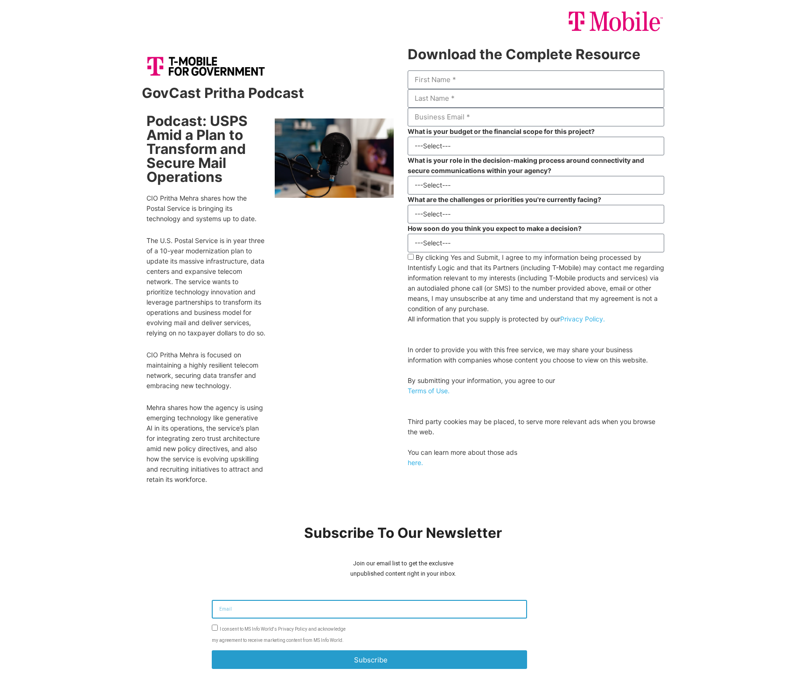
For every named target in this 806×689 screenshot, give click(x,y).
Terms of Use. (429, 391)
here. (415, 462)
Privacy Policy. (582, 319)
